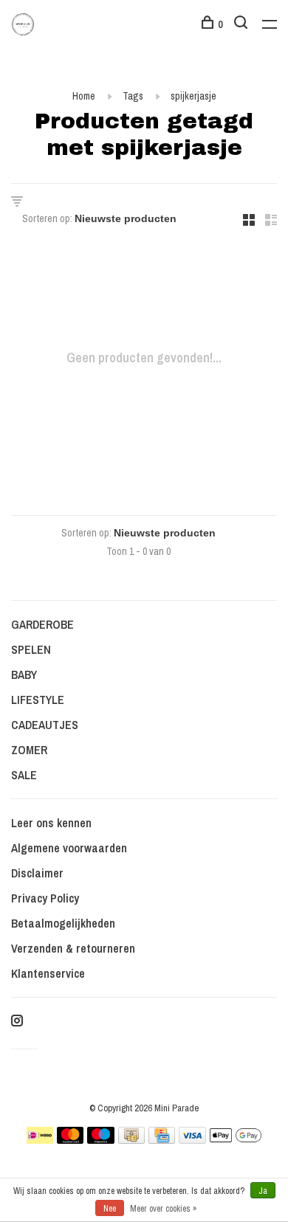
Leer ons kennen (51, 823)
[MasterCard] (70, 1139)
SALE (24, 775)
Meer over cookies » (163, 1209)
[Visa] (192, 1139)
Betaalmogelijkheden (63, 923)
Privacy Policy (45, 898)
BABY (24, 674)
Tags (133, 96)
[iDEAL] (40, 1139)
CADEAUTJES (44, 725)
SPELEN (31, 649)
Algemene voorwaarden (69, 848)
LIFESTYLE (37, 699)
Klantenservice (48, 973)
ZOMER (29, 750)
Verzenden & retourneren (73, 948)
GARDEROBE (42, 624)
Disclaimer (37, 873)
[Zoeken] (242, 24)
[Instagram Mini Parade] (17, 1021)
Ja (262, 1191)
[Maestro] (100, 1139)
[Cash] (131, 1139)
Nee (109, 1209)
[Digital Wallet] (235, 1139)
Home (83, 96)
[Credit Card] (161, 1139)
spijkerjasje (193, 96)
